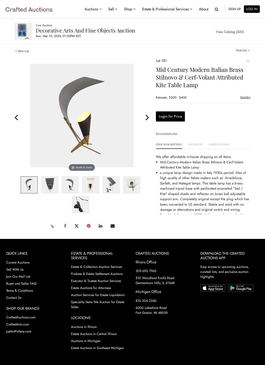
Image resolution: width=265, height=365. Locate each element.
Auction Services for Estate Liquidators (97, 295)
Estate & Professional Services (166, 9)
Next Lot (241, 50)
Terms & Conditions (19, 290)
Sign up (234, 9)
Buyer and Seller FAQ (21, 283)
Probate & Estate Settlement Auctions (97, 273)
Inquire (245, 97)
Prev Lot (23, 51)
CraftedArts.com (17, 324)
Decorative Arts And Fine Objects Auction (85, 30)
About (203, 9)
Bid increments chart (166, 133)
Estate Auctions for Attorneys (91, 287)
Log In (251, 9)
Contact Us (13, 297)
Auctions (92, 9)
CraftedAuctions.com (21, 317)
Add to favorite (248, 61)
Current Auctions (17, 262)
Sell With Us (14, 269)
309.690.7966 (146, 271)
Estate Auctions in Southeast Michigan (97, 348)
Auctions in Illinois (83, 326)
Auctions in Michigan (85, 340)
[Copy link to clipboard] (52, 226)
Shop (128, 9)
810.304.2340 (146, 300)
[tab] (169, 146)
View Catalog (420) (230, 31)
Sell (111, 9)
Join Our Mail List (18, 276)
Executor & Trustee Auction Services (96, 280)
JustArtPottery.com (18, 331)
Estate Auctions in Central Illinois (94, 333)
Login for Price (170, 116)
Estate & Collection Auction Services (96, 266)
